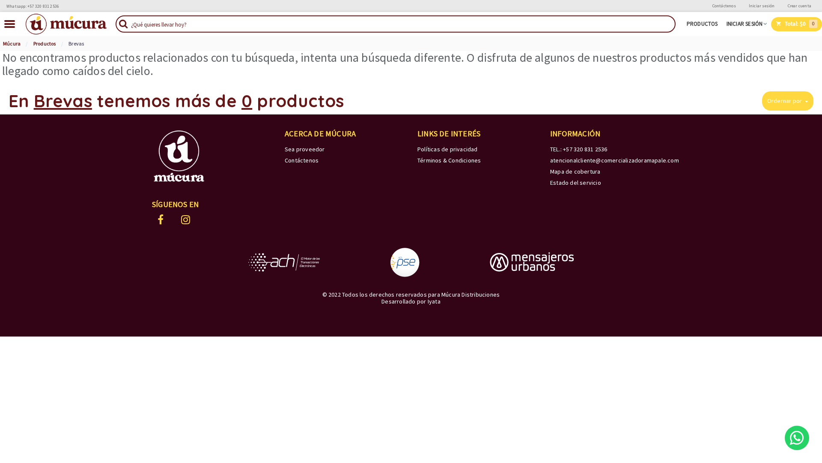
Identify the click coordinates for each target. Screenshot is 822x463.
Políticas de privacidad (447, 149)
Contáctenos (724, 6)
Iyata (434, 301)
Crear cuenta (799, 6)
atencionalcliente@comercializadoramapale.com (614, 160)
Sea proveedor (305, 149)
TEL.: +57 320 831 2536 (578, 149)
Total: (798, 23)
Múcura (12, 43)
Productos (702, 24)
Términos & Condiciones (449, 160)
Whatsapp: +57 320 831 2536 (32, 6)
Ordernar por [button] (785, 101)
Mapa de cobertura (575, 171)
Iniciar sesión (762, 6)
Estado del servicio (575, 182)
